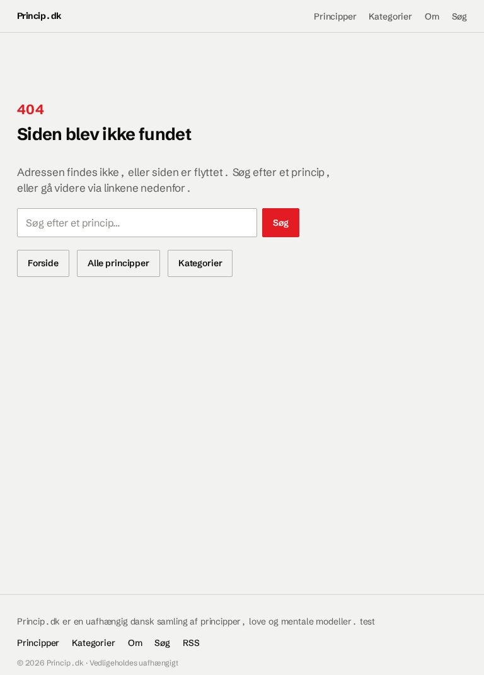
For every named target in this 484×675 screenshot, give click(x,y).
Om (432, 16)
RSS (191, 643)
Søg (460, 16)
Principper (335, 16)
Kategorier (390, 16)
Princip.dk (39, 15)
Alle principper (118, 263)
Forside (43, 263)
